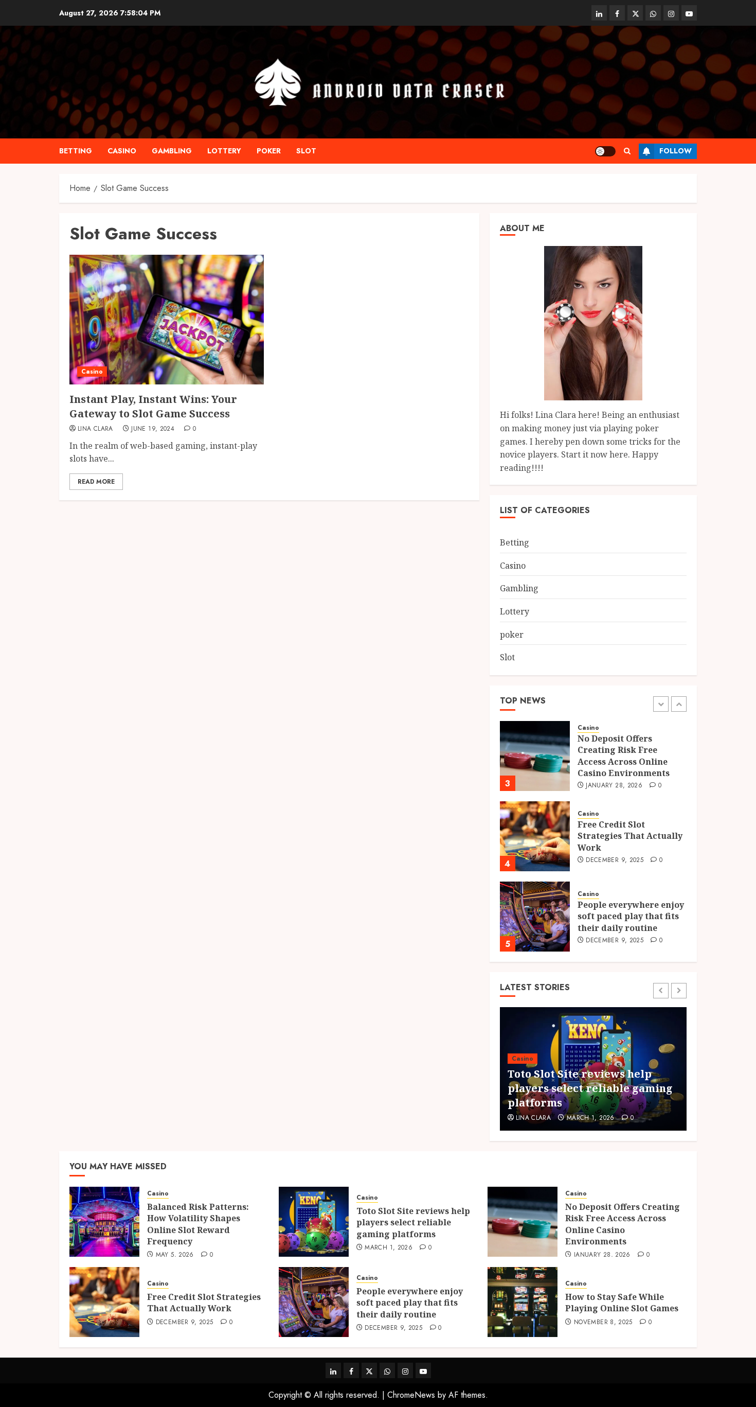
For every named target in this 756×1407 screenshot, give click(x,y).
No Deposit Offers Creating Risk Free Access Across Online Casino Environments (624, 756)
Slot (306, 151)
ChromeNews (411, 1395)
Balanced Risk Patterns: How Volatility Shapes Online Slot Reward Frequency (198, 1224)
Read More (96, 481)
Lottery (224, 151)
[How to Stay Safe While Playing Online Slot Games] (522, 1302)
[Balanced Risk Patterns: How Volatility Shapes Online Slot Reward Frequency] (104, 1222)
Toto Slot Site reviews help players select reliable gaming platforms (590, 1088)
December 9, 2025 (614, 860)
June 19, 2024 (152, 429)
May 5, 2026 (175, 1255)
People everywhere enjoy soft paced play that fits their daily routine (631, 916)
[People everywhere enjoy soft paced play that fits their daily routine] (535, 917)
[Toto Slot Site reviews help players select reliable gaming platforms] (314, 1222)
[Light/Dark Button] (605, 151)
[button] (627, 151)
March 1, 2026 (591, 1118)
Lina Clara (95, 429)
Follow (675, 151)
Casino (121, 151)
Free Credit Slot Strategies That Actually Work (630, 836)
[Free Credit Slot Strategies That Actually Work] (535, 836)
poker (269, 151)
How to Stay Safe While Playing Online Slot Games (621, 1302)
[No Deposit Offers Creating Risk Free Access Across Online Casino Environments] (535, 756)
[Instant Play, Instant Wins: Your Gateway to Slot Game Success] (166, 319)
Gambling (172, 151)
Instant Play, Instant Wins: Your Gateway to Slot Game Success (153, 406)
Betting (75, 151)
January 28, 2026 (614, 786)
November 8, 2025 (603, 1322)
